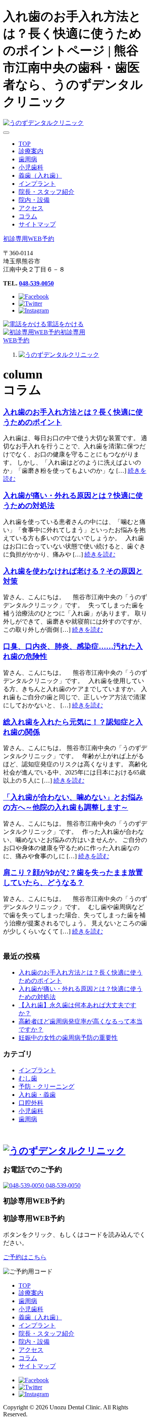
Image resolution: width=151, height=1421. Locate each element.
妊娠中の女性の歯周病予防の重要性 (68, 1037)
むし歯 (28, 1078)
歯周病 (28, 1119)
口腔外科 (31, 1102)
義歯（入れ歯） (40, 1317)
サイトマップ (37, 1366)
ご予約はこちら (24, 1257)
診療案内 (31, 1293)
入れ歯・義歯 (37, 1094)
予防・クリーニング (46, 1086)
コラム (28, 1358)
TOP (25, 1285)
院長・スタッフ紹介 (46, 1333)
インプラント (37, 1070)
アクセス (31, 1350)
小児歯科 (31, 1111)
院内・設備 (34, 1341)
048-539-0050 (36, 283)
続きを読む (99, 554)
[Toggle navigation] (6, 132)
